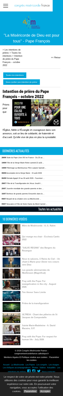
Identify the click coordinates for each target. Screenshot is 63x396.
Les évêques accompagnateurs (17, 367)
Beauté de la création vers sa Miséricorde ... (21, 199)
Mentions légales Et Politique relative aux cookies (25, 357)
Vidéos (43, 367)
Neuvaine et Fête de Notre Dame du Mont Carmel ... (24, 204)
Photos (35, 367)
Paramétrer (30, 391)
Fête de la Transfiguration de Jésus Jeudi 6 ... (22, 183)
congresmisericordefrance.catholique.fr (31, 353)
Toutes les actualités (50, 209)
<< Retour (55, 57)
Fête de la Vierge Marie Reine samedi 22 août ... (23, 163)
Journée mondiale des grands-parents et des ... (23, 188)
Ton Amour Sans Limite (34, 292)
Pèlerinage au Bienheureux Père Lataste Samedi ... (24, 168)
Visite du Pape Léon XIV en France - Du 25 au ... (23, 157)
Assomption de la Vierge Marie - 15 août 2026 (22, 173)
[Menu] (5, 5)
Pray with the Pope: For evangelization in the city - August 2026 (39, 284)
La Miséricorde (17, 365)
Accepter (45, 391)
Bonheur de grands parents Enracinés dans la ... (23, 194)
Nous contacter (48, 372)
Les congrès (41, 365)
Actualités (51, 367)
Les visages (54, 365)
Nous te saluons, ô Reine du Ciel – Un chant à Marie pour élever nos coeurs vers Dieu (41, 262)
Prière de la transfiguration (35, 303)
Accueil (6, 365)
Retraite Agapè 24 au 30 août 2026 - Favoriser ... (23, 178)
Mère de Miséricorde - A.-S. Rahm (39, 225)
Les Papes (30, 365)
